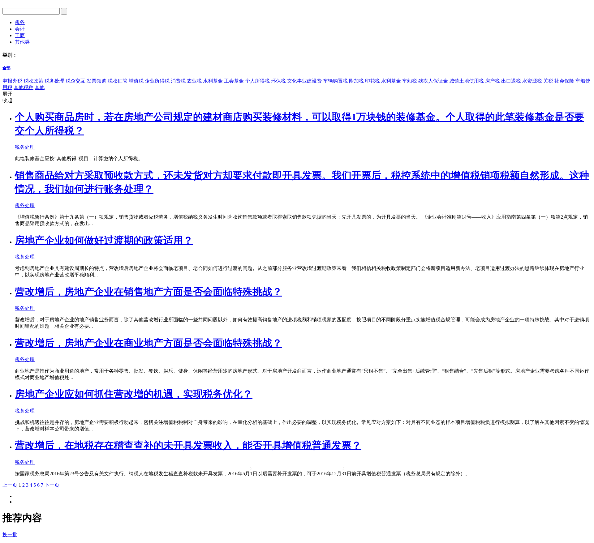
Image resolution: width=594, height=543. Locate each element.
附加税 (356, 80)
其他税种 (23, 87)
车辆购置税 (335, 80)
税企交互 (75, 80)
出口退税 (511, 80)
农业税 (194, 80)
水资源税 (532, 80)
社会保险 (564, 80)
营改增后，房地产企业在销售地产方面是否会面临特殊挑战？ (148, 291)
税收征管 (117, 80)
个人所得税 (257, 80)
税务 (20, 22)
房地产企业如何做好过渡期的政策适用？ (104, 240)
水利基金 (213, 80)
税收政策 (33, 80)
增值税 (136, 80)
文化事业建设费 (304, 80)
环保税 (278, 80)
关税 (548, 80)
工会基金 (234, 80)
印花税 (372, 80)
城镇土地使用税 (466, 80)
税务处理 (54, 80)
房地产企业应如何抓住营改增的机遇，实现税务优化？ (133, 394)
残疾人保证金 (433, 80)
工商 (20, 35)
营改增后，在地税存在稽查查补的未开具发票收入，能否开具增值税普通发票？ (188, 445)
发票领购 (96, 80)
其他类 (22, 42)
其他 (40, 87)
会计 (20, 29)
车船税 (409, 80)
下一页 (52, 485)
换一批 (9, 534)
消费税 (178, 80)
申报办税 (12, 80)
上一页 (9, 485)
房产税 (492, 80)
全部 (6, 68)
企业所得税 (157, 80)
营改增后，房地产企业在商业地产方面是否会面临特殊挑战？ (148, 342)
